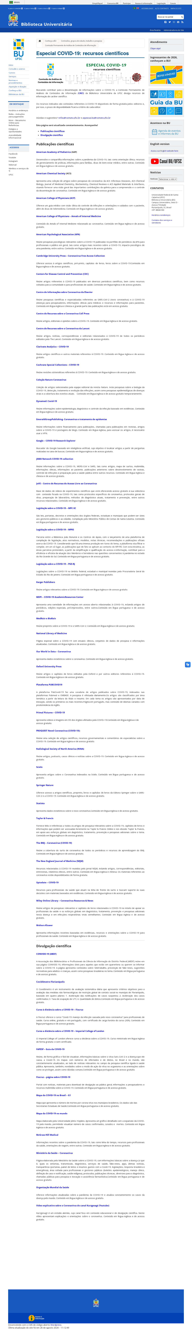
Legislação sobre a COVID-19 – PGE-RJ (55, 563)
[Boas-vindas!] (166, 75)
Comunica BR (112, 3)
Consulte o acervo (17, 69)
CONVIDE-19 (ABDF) (46, 953)
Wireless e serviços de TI (19, 169)
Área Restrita (155, 30)
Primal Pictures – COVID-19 (50, 712)
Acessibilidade (147, 8)
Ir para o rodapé (58, 8)
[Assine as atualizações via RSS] (182, 22)
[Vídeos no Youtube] (174, 22)
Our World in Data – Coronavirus (53, 651)
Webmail (12, 165)
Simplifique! (97, 3)
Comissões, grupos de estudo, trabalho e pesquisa (81, 41)
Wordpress (55, 1324)
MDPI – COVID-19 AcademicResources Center (59, 597)
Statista (40, 803)
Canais (173, 3)
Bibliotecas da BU (16, 94)
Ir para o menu (30, 8)
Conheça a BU (15, 90)
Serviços (12, 76)
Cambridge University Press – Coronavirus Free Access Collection (70, 255)
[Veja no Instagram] (178, 22)
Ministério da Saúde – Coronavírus (54, 1153)
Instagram (13, 161)
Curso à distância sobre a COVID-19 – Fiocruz (59, 1009)
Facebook (13, 154)
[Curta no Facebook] (165, 22)
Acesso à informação (143, 3)
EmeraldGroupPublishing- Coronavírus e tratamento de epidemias (71, 419)
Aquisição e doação (17, 86)
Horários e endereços (18, 110)
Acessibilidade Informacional (15, 136)
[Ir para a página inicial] (39, 41)
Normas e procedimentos (15, 81)
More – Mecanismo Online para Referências (17, 123)
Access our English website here (164, 151)
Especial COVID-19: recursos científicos (82, 53)
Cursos (12, 72)
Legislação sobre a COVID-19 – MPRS (55, 529)
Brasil (17, 2)
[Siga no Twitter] (170, 22)
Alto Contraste (162, 8)
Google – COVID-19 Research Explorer (55, 440)
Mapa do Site (176, 8)
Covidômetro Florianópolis (50, 981)
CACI (80, 93)
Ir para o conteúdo (15, 8)
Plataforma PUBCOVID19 (49, 684)
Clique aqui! (155, 48)
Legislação (161, 3)
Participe (127, 3)
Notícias (154, 178)
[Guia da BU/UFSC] (166, 102)
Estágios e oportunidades (15, 130)
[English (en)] (137, 8)
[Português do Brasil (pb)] (134, 8)
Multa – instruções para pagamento (17, 115)
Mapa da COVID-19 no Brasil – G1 (53, 1095)
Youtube (12, 157)
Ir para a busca (44, 8)
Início (11, 65)
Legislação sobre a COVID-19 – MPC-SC (56, 508)
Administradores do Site (174, 30)
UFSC (11, 174)
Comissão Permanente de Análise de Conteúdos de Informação (70, 45)
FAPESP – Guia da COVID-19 (50, 1049)
